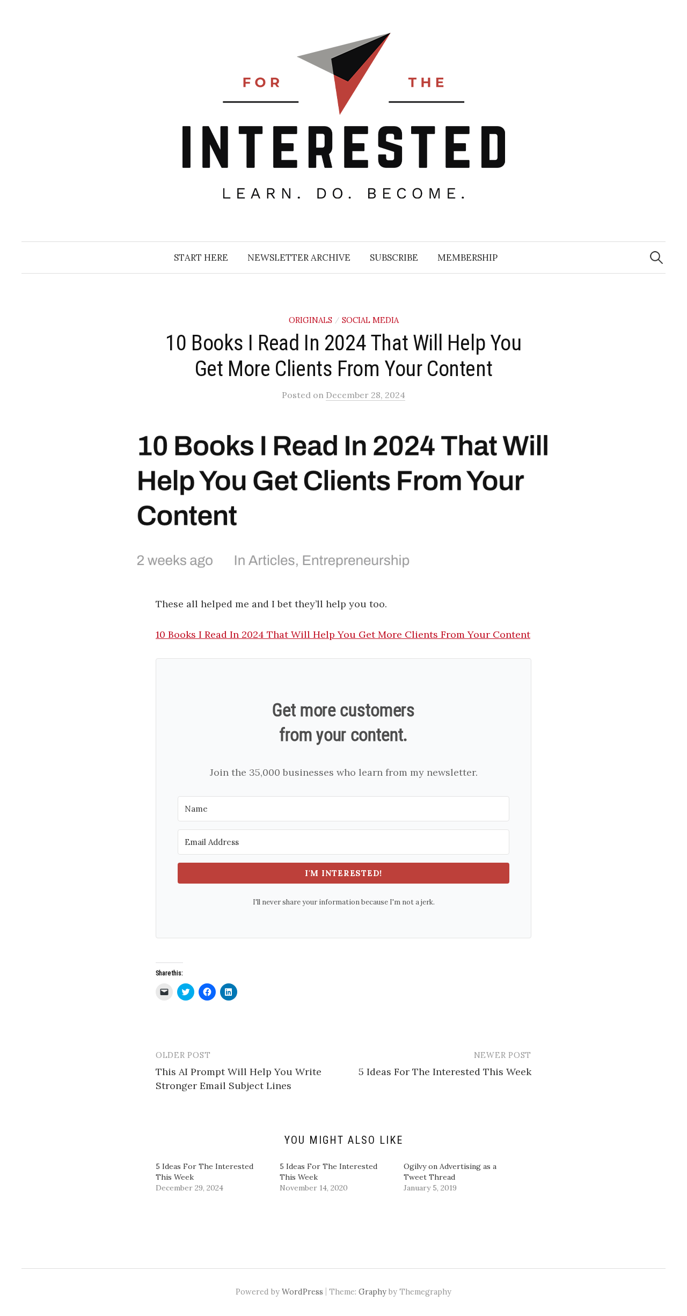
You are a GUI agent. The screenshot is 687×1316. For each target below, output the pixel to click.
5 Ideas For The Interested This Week (445, 1071)
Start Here (201, 257)
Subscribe (394, 257)
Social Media (370, 320)
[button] (343, 499)
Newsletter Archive (298, 257)
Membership (467, 257)
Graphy (372, 1291)
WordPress (302, 1291)
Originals (310, 320)
